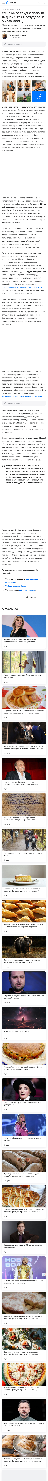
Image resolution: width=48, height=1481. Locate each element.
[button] (9, 85)
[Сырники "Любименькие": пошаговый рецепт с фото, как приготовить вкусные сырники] (24, 703)
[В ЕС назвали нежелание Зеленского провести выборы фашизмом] (24, 1415)
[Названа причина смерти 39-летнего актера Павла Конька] (24, 1237)
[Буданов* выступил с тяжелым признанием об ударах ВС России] (24, 988)
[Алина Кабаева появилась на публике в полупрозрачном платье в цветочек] (24, 632)
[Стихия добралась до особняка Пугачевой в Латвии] (24, 1130)
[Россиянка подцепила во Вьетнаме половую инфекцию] (24, 667)
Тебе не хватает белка (15, 586)
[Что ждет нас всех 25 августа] (24, 1023)
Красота (19, 9)
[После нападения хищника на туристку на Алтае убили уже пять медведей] (24, 952)
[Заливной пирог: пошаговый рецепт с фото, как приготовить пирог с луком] (24, 1059)
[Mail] (7, 2)
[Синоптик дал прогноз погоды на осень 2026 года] (24, 845)
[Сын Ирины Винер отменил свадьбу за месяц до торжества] (24, 1095)
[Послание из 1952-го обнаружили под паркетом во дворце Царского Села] (24, 810)
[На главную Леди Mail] (12, 2)
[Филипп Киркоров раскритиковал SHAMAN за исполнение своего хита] (24, 1273)
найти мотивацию (27, 590)
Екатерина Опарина (17, 35)
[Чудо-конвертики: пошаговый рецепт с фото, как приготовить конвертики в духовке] (24, 917)
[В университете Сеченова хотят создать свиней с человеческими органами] (24, 1166)
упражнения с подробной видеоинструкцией (22, 396)
